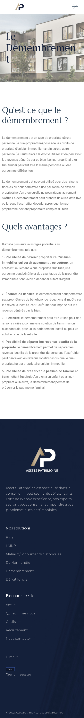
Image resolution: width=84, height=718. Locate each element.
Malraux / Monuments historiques (33, 554)
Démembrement (20, 571)
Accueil (12, 605)
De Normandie (18, 562)
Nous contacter (18, 638)
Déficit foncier (17, 579)
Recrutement (17, 630)
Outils (11, 622)
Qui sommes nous (20, 613)
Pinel (10, 537)
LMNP (11, 546)
